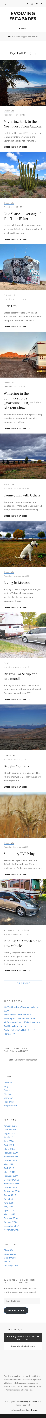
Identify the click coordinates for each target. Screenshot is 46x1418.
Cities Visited (9, 295)
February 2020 (11, 1152)
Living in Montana (18, 582)
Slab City (10, 306)
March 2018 (9, 1214)
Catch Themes (32, 1410)
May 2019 (8, 1164)
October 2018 (10, 1187)
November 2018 (11, 1183)
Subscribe (16, 1310)
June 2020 (8, 1141)
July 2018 (8, 1199)
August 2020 (10, 1133)
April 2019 (9, 1168)
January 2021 (10, 1125)
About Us (8, 930)
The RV (7, 663)
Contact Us (9, 1090)
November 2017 (11, 1229)
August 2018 (10, 1195)
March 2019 (9, 1172)
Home (10, 36)
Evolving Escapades (23, 16)
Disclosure (9, 1094)
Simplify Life (9, 111)
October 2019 (10, 1160)
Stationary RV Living (19, 853)
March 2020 (9, 1149)
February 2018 (11, 1218)
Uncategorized (11, 1265)
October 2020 (10, 1129)
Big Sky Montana (16, 766)
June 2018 (8, 1202)
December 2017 (11, 1226)
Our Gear (8, 1097)
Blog (6, 1086)
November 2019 (11, 1156)
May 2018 (8, 1206)
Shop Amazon (10, 1105)
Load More (23, 983)
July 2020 (8, 1137)
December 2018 (11, 1179)
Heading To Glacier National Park (19, 1018)
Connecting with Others (22, 495)
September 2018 (12, 1191)
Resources (9, 1101)
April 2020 (9, 1145)
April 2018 (9, 1210)
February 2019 (11, 1175)
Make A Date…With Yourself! (18, 1014)
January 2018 (10, 1222)
